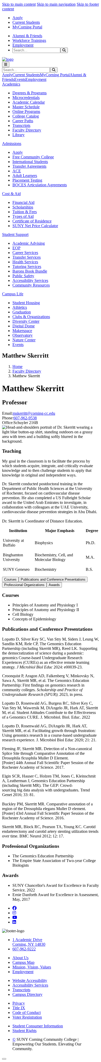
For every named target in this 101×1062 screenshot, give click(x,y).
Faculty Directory (26, 130)
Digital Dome (23, 326)
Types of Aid (23, 216)
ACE (16, 171)
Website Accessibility (29, 980)
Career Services (25, 252)
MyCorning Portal (27, 27)
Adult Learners (24, 175)
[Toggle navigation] (5, 64)
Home (17, 366)
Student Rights (24, 1030)
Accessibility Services (30, 280)
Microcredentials (26, 97)
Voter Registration (27, 1017)
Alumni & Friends (27, 36)
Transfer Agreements (29, 166)
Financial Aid (23, 202)
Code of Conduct (26, 1012)
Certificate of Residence (32, 221)
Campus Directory (27, 994)
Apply (17, 18)
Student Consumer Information (37, 1026)
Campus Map (23, 962)
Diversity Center (25, 321)
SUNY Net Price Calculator (35, 226)
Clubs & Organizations (31, 316)
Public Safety (23, 276)
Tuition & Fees (24, 212)
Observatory (22, 335)
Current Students (26, 22)
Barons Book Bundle (29, 271)
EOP (16, 248)
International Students (30, 161)
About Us (20, 958)
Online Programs (26, 111)
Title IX (18, 1008)
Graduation (21, 312)
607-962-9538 (25, 418)
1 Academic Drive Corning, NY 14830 (28, 941)
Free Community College (33, 157)
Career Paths (22, 121)
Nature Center (23, 340)
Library (18, 135)
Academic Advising (28, 243)
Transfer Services (26, 257)
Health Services (25, 262)
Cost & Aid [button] (11, 193)
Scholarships (22, 207)
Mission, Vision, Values (31, 967)
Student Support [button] (15, 234)
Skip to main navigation (56, 4)
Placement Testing (27, 180)
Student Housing (26, 303)
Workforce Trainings (29, 40)
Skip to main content (19, 4)
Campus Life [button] (12, 294)
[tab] (10, 579)
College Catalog (25, 116)
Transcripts (21, 125)
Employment (22, 45)
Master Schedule (26, 107)
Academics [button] (11, 84)
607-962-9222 (24, 949)
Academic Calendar (28, 102)
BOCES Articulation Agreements (39, 185)
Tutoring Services (26, 266)
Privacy (18, 1003)
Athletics (19, 307)
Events (19, 79)
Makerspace (22, 330)
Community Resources (31, 285)
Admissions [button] (11, 143)
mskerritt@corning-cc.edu (34, 413)
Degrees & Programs (29, 93)
